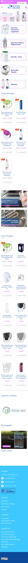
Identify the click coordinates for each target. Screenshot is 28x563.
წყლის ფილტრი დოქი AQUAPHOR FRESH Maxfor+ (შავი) (7, 347)
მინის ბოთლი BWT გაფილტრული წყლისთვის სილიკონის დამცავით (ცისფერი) (21, 145)
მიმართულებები (6, 446)
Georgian (22, 3)
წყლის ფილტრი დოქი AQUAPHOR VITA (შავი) (21, 317)
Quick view (7, 106)
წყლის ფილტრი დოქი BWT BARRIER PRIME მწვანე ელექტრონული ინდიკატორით (7, 116)
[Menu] (2, 7)
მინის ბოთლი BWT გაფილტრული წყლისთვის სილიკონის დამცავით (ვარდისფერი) (7, 175)
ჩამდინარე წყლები (6, 450)
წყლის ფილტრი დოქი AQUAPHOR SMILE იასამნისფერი (7, 144)
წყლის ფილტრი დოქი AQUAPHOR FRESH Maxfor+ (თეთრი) (7, 376)
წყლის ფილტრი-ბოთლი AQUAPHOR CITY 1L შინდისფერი (21, 376)
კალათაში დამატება (8, 122)
